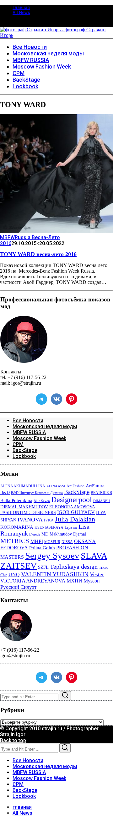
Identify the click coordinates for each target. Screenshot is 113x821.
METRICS (14, 541)
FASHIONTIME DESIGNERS (28, 512)
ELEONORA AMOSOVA (72, 507)
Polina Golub (42, 547)
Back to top (13, 740)
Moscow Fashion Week (39, 438)
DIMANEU (101, 501)
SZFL (43, 567)
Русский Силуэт (18, 587)
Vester (97, 574)
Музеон (91, 580)
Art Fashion (75, 486)
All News (21, 12)
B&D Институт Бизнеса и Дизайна (37, 493)
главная (21, 7)
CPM (18, 444)
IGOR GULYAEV (76, 512)
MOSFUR (52, 542)
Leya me (71, 527)
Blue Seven (42, 501)
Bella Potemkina (16, 500)
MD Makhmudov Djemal (63, 534)
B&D (5, 492)
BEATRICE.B (101, 492)
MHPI (36, 541)
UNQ (14, 574)
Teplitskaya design (74, 566)
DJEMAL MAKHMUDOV (24, 507)
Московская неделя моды (45, 426)
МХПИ (74, 580)
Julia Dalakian (75, 519)
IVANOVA (30, 519)
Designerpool (71, 499)
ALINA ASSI (55, 486)
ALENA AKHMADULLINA (22, 486)
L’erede (34, 534)
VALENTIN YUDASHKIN (55, 574)
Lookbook (24, 456)
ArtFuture (95, 485)
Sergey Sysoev (52, 556)
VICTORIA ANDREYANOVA (32, 581)
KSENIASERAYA (49, 527)
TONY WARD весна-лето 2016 (38, 254)
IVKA (49, 520)
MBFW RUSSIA (29, 432)
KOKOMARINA (16, 527)
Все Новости (28, 420)
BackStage (25, 450)
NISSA (67, 542)
